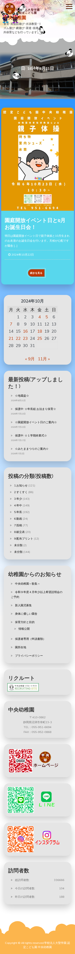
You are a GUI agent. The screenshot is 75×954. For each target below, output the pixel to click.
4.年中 (18, 505)
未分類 (18, 545)
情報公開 (24, 628)
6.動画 (18, 518)
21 (11, 338)
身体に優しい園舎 (26, 613)
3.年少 (18, 498)
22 (18, 338)
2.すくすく (21, 492)
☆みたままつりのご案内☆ (31, 448)
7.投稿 (18, 525)
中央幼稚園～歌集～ (27, 583)
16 (25, 331)
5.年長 (18, 512)
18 (39, 331)
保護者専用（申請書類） (30, 639)
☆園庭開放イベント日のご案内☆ (36, 422)
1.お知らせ (21, 485)
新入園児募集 (23, 605)
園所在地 (20, 647)
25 (39, 338)
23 (25, 338)
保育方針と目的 (25, 622)
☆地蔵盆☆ (22, 395)
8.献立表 (19, 532)
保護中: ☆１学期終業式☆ (31, 435)
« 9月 (30, 358)
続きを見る (36, 272)
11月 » (44, 358)
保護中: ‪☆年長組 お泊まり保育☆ (35, 409)
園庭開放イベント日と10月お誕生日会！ (35, 223)
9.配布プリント (23, 538)
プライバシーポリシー (29, 655)
